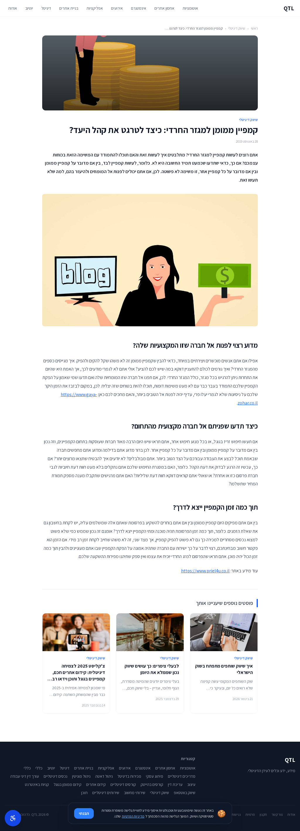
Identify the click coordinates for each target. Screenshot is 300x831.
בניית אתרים (68, 8)
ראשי (254, 28)
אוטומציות (190, 8)
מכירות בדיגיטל (129, 776)
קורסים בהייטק (152, 784)
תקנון (263, 814)
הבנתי (84, 813)
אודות (12, 8)
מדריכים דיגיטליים (181, 776)
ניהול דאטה (104, 776)
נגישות (236, 814)
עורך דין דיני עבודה (24, 776)
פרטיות (250, 814)
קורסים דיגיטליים (123, 784)
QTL (289, 8)
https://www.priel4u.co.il (205, 571)
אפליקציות (94, 8)
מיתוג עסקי (154, 776)
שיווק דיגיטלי (236, 28)
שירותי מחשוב (134, 792)
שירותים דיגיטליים (105, 792)
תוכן (84, 792)
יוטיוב (29, 8)
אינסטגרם (138, 8)
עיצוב (191, 784)
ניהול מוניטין (81, 776)
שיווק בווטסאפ (184, 792)
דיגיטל (46, 8)
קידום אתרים (96, 784)
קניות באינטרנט (37, 784)
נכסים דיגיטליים (55, 776)
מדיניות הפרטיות (133, 816)
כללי (38, 768)
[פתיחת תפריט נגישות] (13, 818)
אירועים (117, 8)
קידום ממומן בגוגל (67, 784)
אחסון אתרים (164, 8)
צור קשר (277, 814)
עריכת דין (175, 784)
